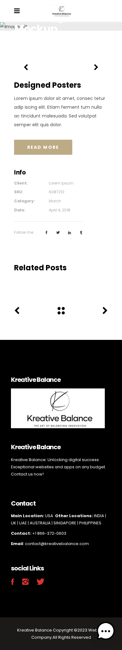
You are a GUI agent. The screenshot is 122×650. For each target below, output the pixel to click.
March (55, 201)
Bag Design (61, 284)
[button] (106, 632)
